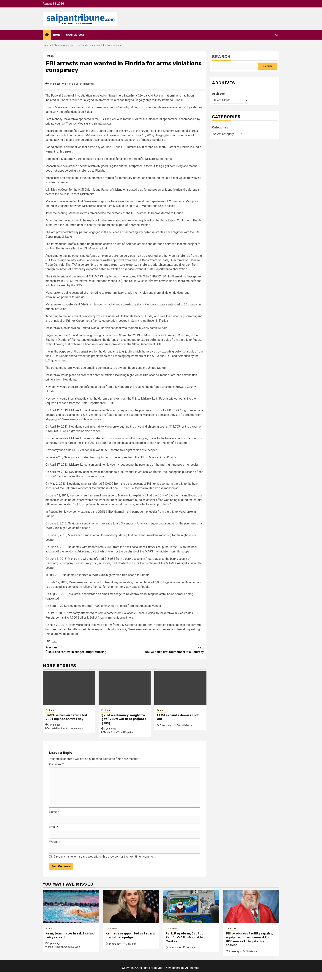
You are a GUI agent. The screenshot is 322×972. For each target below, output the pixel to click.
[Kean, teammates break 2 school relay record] (71, 906)
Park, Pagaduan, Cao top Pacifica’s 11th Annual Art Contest (185, 937)
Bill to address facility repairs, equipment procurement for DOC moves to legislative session (249, 939)
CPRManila (131, 944)
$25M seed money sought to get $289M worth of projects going (123, 719)
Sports (48, 928)
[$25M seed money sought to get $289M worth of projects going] (125, 688)
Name (54, 812)
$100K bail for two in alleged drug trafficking (75, 650)
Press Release (184, 725)
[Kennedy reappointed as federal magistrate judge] (131, 906)
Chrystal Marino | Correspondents (65, 728)
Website (54, 842)
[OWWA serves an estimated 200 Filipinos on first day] (69, 688)
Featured (50, 56)
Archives (218, 93)
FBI (54, 640)
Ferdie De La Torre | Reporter (79, 84)
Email (53, 827)
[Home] (47, 35)
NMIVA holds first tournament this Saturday (174, 650)
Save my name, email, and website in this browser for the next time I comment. (105, 856)
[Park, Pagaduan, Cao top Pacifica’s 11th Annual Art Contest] (191, 906)
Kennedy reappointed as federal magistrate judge (131, 935)
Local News (112, 928)
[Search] (276, 35)
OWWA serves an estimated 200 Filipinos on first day (66, 717)
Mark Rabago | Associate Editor (64, 946)
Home (57, 34)
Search (221, 56)
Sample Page (75, 34)
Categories (220, 127)
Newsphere (173, 968)
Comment (56, 764)
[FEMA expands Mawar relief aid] (180, 688)
